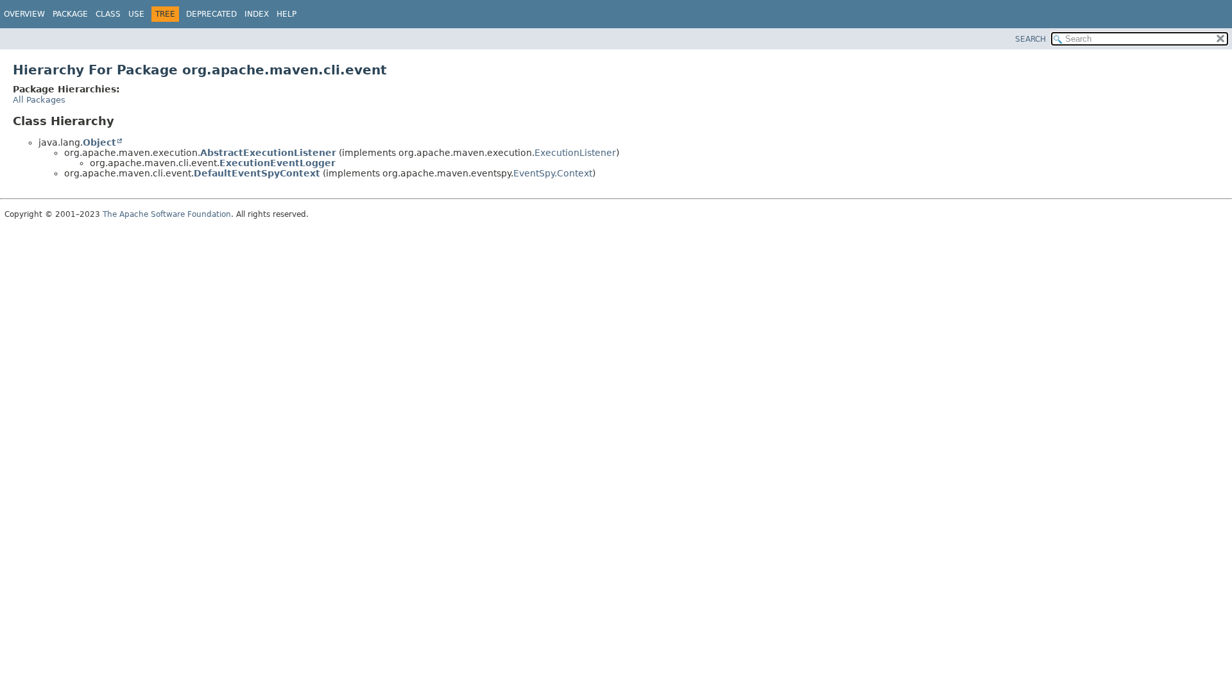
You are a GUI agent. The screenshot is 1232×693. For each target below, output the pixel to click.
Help (286, 14)
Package (70, 14)
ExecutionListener (575, 153)
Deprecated (211, 14)
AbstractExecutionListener (268, 153)
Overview (24, 14)
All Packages (39, 100)
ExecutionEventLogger (277, 163)
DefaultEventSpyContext (257, 173)
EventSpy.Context (552, 173)
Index (256, 14)
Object (99, 142)
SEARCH (1030, 39)
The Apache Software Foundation (167, 214)
